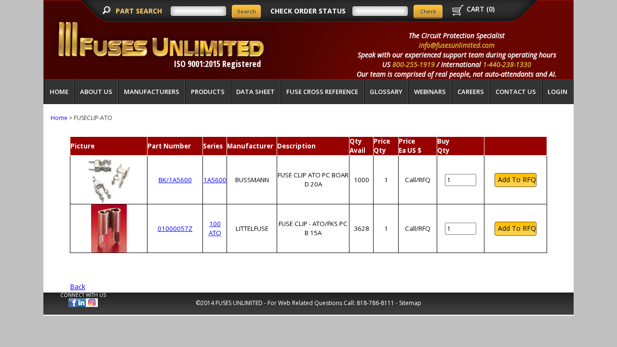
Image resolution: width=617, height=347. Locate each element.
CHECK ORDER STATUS (308, 10)
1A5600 (215, 179)
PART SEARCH (140, 10)
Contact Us (516, 91)
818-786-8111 (375, 303)
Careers (470, 91)
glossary (386, 91)
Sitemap (410, 303)
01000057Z (175, 228)
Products (208, 91)
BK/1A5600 (175, 179)
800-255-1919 (413, 64)
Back (77, 286)
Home (59, 91)
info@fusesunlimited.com (457, 45)
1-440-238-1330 (507, 64)
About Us (96, 91)
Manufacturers (151, 91)
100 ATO (215, 228)
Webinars (430, 91)
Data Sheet (255, 91)
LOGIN (557, 91)
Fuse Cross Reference (322, 91)
